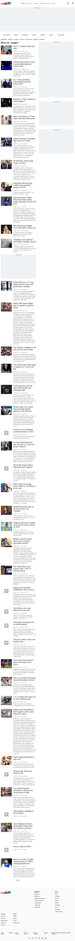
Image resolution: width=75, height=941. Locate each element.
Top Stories (6, 35)
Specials (36, 39)
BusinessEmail (43, 3)
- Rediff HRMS (37, 903)
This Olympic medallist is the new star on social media (24, 348)
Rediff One (36, 896)
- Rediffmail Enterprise (39, 898)
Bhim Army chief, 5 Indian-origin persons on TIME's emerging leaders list (23, 861)
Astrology (57, 909)
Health (15, 916)
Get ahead (61, 35)
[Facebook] (36, 938)
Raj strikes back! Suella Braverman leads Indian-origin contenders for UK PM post (24, 201)
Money (35, 3)
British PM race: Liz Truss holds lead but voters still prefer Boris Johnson (23, 284)
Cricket (34, 35)
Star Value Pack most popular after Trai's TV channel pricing (22, 569)
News (29, 3)
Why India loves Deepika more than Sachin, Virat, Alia (24, 227)
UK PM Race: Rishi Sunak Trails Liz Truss (23, 162)
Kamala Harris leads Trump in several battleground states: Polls (24, 64)
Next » (18, 880)
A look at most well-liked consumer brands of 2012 (23, 431)
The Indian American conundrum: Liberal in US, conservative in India (23, 790)
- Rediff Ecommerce (39, 900)
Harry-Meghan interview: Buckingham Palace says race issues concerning (23, 826)
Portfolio (3, 925)
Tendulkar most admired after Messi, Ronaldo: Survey (24, 241)
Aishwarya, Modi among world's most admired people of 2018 (22, 185)
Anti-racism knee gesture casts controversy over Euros (23, 662)
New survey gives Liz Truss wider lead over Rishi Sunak (24, 117)
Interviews (29, 39)
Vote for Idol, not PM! (21, 847)
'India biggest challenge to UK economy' (23, 812)
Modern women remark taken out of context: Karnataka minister (22, 541)
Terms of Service (26, 933)
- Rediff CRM (37, 905)
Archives (42, 39)
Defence (10, 39)
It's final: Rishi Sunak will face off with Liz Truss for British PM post (23, 444)
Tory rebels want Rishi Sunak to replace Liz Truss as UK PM (24, 367)
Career (15, 920)
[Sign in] (72, 3)
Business (25, 35)
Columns (22, 39)
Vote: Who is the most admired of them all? (22, 609)
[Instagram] (39, 938)
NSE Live (3, 918)
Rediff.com (58, 932)
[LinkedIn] (45, 938)
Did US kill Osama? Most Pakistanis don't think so (23, 466)
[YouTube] (42, 938)
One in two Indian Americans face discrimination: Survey (24, 679)
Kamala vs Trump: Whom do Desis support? (24, 100)
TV (50, 3)
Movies (43, 35)
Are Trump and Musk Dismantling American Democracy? (22, 82)
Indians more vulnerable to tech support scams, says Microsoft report (23, 712)
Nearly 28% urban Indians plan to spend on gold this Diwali (23, 305)
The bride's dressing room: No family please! (23, 623)
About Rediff (2, 933)
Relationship (16, 922)
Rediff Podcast (58, 911)
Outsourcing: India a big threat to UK (22, 772)
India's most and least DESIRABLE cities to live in (23, 589)
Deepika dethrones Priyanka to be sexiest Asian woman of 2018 (24, 525)
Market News (4, 920)
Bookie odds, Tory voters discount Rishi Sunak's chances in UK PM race (23, 409)
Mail (26, 3)
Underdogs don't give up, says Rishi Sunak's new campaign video (23, 388)
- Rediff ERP (37, 907)
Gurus (48, 3)
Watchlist (3, 922)
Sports (51, 35)
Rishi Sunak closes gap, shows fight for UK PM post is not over (24, 486)
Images (16, 39)
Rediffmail (36, 894)
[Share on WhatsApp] (29, 938)
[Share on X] (32, 938)
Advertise (11, 932)
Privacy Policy (17, 933)
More (53, 3)
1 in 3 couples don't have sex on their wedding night (24, 698)
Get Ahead (57, 905)
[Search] (68, 3)
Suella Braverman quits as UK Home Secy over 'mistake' (23, 509)
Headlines (4, 39)
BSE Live (3, 916)
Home (22, 3)
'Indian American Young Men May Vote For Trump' (24, 140)
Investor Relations (36, 933)
